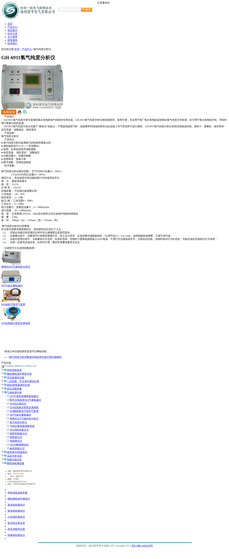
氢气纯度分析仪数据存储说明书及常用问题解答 (35, 357)
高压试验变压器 (16, 529)
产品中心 (12, 27)
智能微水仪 (16, 441)
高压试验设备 (14, 388)
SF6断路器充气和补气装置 (24, 411)
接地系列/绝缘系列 (17, 452)
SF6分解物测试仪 (19, 444)
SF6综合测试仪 (18, 403)
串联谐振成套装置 (17, 492)
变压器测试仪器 (15, 377)
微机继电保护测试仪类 (19, 374)
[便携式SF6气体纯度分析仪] (11, 264)
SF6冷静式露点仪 (19, 429)
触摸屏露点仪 (17, 448)
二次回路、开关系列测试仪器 (23, 381)
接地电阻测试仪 (16, 511)
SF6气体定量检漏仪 (12, 285)
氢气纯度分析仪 (18, 422)
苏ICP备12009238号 (142, 545)
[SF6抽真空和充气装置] (11, 302)
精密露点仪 (16, 437)
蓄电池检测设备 (15, 463)
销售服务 (12, 40)
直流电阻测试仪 (16, 505)
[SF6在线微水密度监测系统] (11, 321)
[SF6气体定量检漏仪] (11, 283)
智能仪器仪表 (14, 459)
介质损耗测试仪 (16, 517)
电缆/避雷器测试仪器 (18, 385)
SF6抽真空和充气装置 (13, 304)
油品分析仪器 (14, 456)
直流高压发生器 (16, 523)
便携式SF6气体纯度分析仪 (15, 267)
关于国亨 (12, 37)
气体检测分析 (14, 392)
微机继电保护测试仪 (18, 498)
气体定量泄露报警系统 (22, 426)
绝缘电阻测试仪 (16, 535)
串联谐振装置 (14, 370)
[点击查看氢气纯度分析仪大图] (32, 108)
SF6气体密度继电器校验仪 (24, 396)
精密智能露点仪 (18, 433)
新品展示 (12, 30)
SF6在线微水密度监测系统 (15, 323)
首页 (9, 24)
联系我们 (12, 43)
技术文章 (12, 33)
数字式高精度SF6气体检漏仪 (25, 400)
